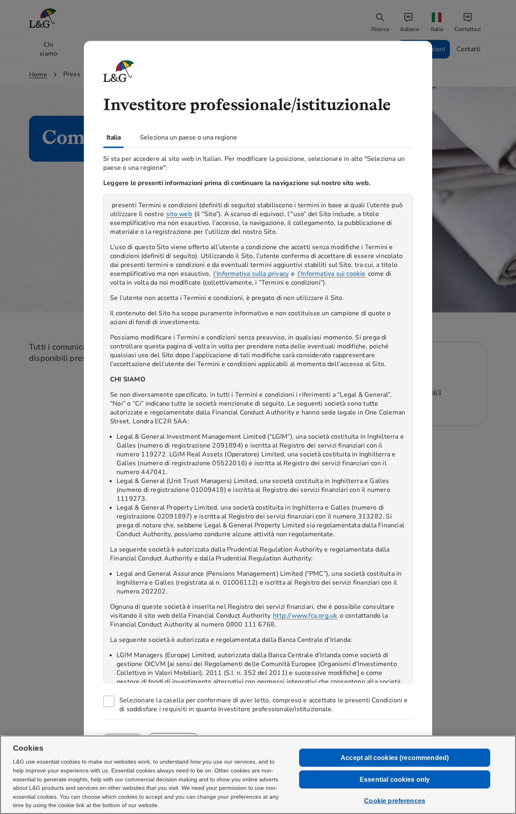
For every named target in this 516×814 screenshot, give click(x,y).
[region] (258, 438)
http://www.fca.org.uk (305, 615)
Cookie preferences (394, 800)
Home (38, 74)
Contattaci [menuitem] (467, 29)
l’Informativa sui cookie (332, 273)
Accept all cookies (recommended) (395, 757)
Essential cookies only (395, 779)
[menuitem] (437, 23)
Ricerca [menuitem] (380, 29)
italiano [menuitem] (409, 29)
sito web (179, 214)
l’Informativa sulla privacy (251, 273)
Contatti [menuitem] (468, 49)
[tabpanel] (258, 433)
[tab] (113, 137)
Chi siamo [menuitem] (48, 49)
